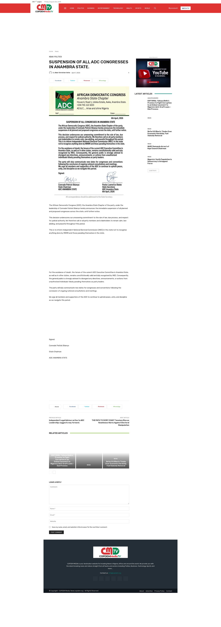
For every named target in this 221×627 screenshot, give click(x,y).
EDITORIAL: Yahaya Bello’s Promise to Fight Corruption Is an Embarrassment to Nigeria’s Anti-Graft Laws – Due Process (62, 460)
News (56, 51)
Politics (58, 57)
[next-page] (54, 472)
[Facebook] (181, 1)
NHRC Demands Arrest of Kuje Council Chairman (158, 147)
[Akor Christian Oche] (51, 72)
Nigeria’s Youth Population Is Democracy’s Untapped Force (160, 161)
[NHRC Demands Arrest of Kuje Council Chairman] (140, 146)
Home (51, 51)
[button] (155, 8)
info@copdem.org (115, 573)
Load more (152, 170)
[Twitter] (186, 1)
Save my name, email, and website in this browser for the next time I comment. (79, 527)
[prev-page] (50, 472)
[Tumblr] (119, 578)
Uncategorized (61, 452)
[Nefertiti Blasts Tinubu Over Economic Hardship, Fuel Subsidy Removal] (116, 452)
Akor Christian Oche (62, 72)
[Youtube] (189, 1)
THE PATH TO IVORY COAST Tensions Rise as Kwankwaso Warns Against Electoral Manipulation (110, 422)
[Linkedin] (107, 578)
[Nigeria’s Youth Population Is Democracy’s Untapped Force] (140, 160)
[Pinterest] (113, 578)
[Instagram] (183, 1)
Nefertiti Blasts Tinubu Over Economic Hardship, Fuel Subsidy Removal (116, 464)
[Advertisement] (110, 30)
